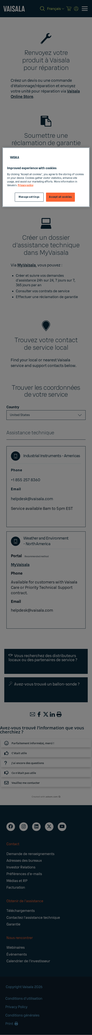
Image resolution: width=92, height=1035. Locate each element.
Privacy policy (25, 185)
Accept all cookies (60, 197)
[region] (46, 177)
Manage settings (29, 197)
